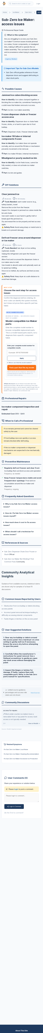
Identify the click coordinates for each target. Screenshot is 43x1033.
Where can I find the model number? (20, 362)
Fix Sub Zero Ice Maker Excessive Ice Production (21, 759)
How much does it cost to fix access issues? (19, 523)
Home (5, 12)
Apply (22, 358)
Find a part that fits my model (21, 368)
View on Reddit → (34, 723)
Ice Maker (16, 12)
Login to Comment (15, 806)
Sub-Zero (28, 12)
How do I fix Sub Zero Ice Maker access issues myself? (20, 514)
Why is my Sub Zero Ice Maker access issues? (20, 505)
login (16, 789)
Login (38, 3)
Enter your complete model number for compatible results (21, 347)
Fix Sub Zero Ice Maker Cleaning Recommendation (21, 754)
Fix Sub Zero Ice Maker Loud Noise (16, 749)
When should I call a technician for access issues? (18, 533)
